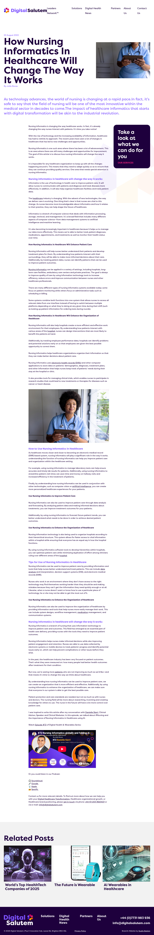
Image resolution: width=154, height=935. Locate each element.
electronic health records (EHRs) (66, 362)
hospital (51, 331)
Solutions (77, 8)
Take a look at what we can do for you (130, 146)
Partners (116, 8)
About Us (101, 917)
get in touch (69, 802)
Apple (34, 786)
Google (35, 783)
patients (59, 672)
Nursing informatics (38, 269)
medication (82, 612)
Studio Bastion (144, 931)
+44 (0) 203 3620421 (95, 802)
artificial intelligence (81, 486)
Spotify (34, 789)
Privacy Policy (80, 931)
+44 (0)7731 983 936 (135, 918)
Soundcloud (37, 780)
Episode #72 (40, 724)
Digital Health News (64, 919)
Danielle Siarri (91, 712)
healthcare (38, 198)
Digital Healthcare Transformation (54, 799)
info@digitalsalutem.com (50, 804)
